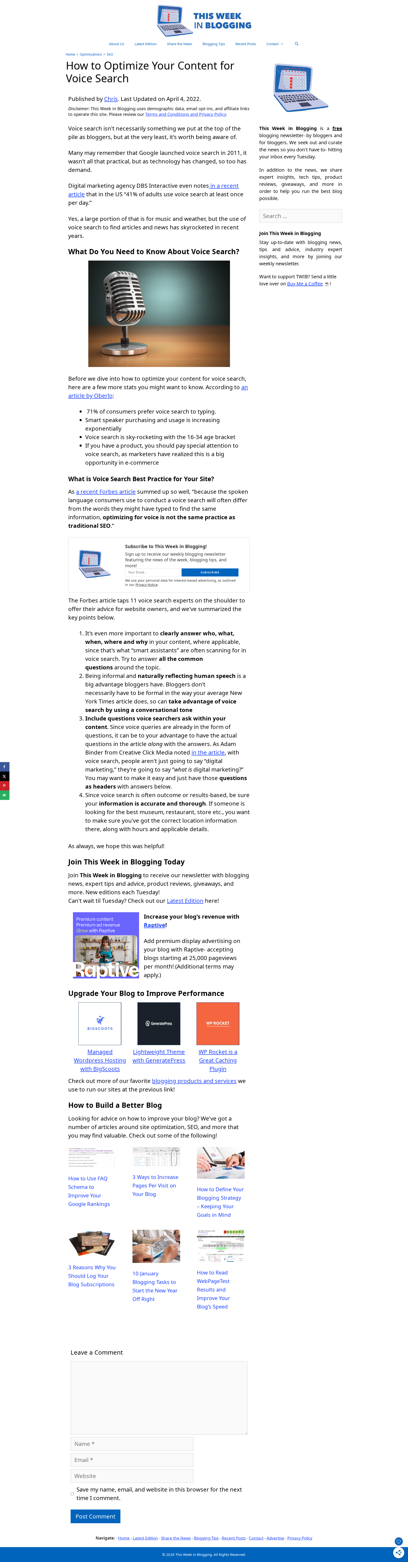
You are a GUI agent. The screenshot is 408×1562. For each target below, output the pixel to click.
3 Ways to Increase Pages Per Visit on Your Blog (155, 1185)
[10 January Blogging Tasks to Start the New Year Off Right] (156, 1258)
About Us (116, 43)
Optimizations (91, 54)
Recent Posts (245, 43)
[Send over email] (4, 795)
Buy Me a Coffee (305, 283)
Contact (256, 1538)
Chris (111, 99)
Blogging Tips (214, 43)
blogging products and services (194, 1081)
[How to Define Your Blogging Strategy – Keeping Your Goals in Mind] (221, 1174)
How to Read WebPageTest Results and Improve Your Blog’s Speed (213, 1289)
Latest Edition (146, 43)
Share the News (179, 43)
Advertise (275, 1538)
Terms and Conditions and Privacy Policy (185, 114)
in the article (208, 752)
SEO (110, 54)
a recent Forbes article (106, 491)
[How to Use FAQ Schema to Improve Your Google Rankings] (92, 1163)
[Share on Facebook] (4, 767)
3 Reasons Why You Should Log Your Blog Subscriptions (92, 1276)
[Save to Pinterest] (4, 785)
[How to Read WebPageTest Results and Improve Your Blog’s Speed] (221, 1257)
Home (70, 54)
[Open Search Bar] (296, 44)
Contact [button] (272, 43)
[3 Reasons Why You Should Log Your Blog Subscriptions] (92, 1252)
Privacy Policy (299, 1538)
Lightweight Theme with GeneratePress (158, 1056)
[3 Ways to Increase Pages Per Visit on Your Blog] (156, 1162)
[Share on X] (4, 776)
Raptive (154, 925)
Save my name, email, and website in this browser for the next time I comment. (159, 1493)
